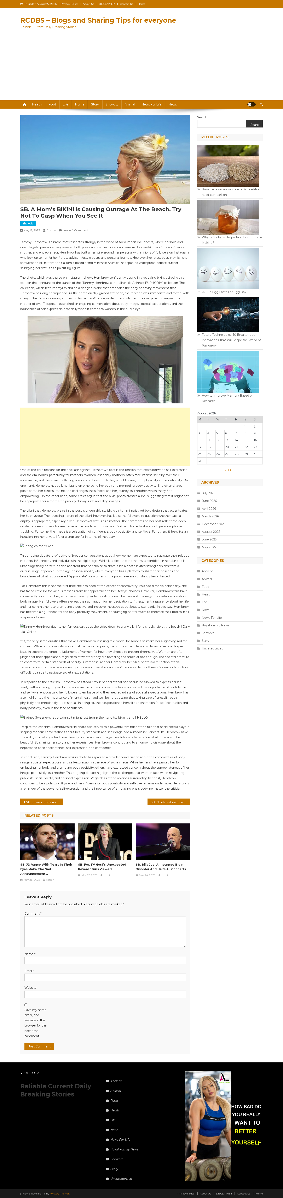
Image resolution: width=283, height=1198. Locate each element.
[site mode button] (251, 104)
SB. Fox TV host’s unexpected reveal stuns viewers (102, 867)
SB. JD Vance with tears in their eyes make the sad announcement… (46, 869)
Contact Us (126, 3)
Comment (32, 913)
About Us (88, 3)
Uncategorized (212, 648)
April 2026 (209, 509)
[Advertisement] (141, 69)
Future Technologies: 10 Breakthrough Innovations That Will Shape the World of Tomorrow (231, 340)
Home (141, 3)
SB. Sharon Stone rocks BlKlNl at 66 (44, 802)
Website (30, 988)
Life (65, 104)
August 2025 (211, 532)
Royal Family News (215, 625)
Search (202, 117)
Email (29, 971)
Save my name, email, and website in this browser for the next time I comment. (35, 1023)
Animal (130, 104)
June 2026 (209, 501)
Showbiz (112, 104)
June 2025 (209, 539)
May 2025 (209, 547)
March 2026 (210, 516)
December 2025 (213, 524)
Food (52, 104)
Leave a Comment (75, 230)
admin (51, 230)
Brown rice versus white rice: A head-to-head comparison (230, 192)
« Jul (228, 470)
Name (29, 954)
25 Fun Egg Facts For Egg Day (224, 292)
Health (37, 104)
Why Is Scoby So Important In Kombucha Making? (232, 240)
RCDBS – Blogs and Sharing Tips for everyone (98, 20)
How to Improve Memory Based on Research (228, 398)
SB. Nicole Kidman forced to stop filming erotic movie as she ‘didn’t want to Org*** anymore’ (170, 802)
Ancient (207, 571)
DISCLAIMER (107, 3)
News (172, 104)
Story (95, 104)
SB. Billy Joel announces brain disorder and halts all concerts (161, 867)
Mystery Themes (59, 1193)
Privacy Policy (69, 3)
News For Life (152, 104)
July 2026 (208, 493)
